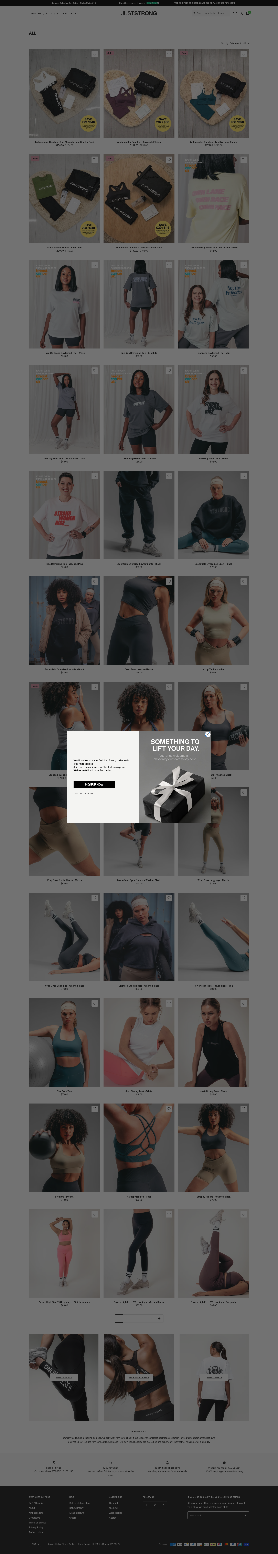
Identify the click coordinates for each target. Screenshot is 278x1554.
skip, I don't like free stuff (84, 793)
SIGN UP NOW (94, 784)
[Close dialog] (207, 734)
